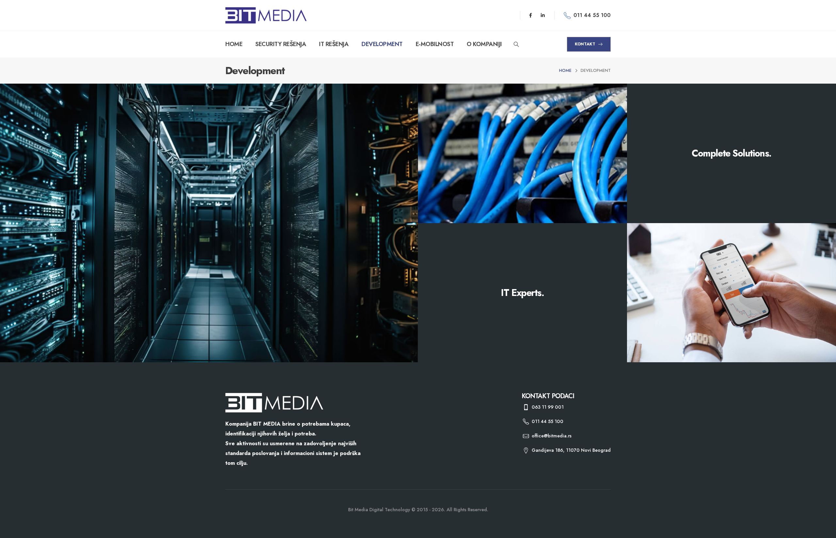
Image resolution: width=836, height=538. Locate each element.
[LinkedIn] (542, 15)
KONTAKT (586, 44)
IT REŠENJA (333, 44)
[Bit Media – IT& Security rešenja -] (266, 15)
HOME (233, 44)
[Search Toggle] (516, 44)
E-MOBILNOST (435, 44)
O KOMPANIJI (484, 44)
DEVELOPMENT (382, 44)
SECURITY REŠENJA (280, 44)
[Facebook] (530, 15)
